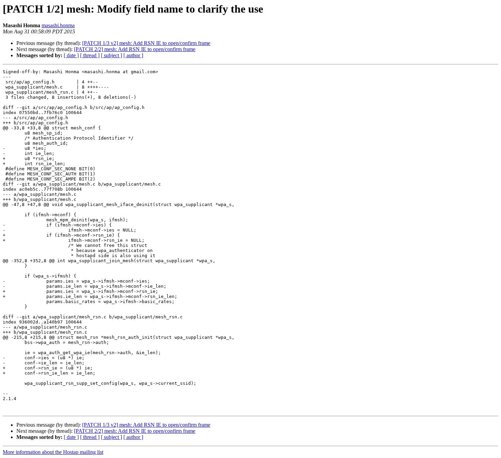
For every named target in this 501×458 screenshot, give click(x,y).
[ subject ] (111, 55)
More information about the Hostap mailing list (53, 452)
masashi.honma (58, 25)
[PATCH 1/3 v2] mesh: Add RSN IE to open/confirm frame (146, 43)
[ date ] (71, 55)
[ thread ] (90, 55)
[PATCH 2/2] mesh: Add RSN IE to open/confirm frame (134, 49)
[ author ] (133, 55)
